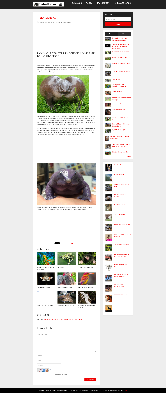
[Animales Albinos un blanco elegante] (87, 297)
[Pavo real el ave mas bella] (46, 297)
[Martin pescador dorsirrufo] (87, 278)
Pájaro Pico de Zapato (119, 130)
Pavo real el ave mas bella (45, 305)
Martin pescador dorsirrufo (86, 287)
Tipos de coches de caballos (121, 71)
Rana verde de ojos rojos (121, 244)
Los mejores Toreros (118, 104)
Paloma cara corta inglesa (65, 287)
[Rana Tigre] (66, 258)
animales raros (49, 22)
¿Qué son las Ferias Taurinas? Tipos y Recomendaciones (119, 286)
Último (124, 34)
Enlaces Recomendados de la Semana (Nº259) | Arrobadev (63, 319)
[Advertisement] (51, 38)
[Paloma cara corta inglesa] (66, 278)
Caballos (77, 3)
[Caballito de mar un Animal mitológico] (46, 258)
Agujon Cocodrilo (119, 174)
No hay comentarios (64, 22)
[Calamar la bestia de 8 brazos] (66, 297)
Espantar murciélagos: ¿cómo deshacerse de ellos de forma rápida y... (121, 46)
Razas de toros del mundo (120, 52)
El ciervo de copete (119, 204)
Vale (126, 390)
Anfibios (41, 22)
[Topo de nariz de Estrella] (87, 258)
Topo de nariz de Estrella (85, 267)
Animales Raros (123, 3)
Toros (89, 3)
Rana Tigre (60, 267)
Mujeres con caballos (119, 109)
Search (118, 24)
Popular (111, 34)
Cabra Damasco (117, 91)
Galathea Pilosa (118, 164)
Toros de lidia (116, 79)
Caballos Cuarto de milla (120, 152)
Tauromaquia (103, 3)
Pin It (71, 243)
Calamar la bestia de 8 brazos (66, 305)
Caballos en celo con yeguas (121, 63)
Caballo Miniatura (119, 214)
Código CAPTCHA (61, 374)
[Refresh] (50, 369)
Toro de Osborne (118, 305)
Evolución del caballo (120, 295)
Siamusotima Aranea (43, 287)
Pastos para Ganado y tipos (121, 57)
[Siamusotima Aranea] (46, 278)
